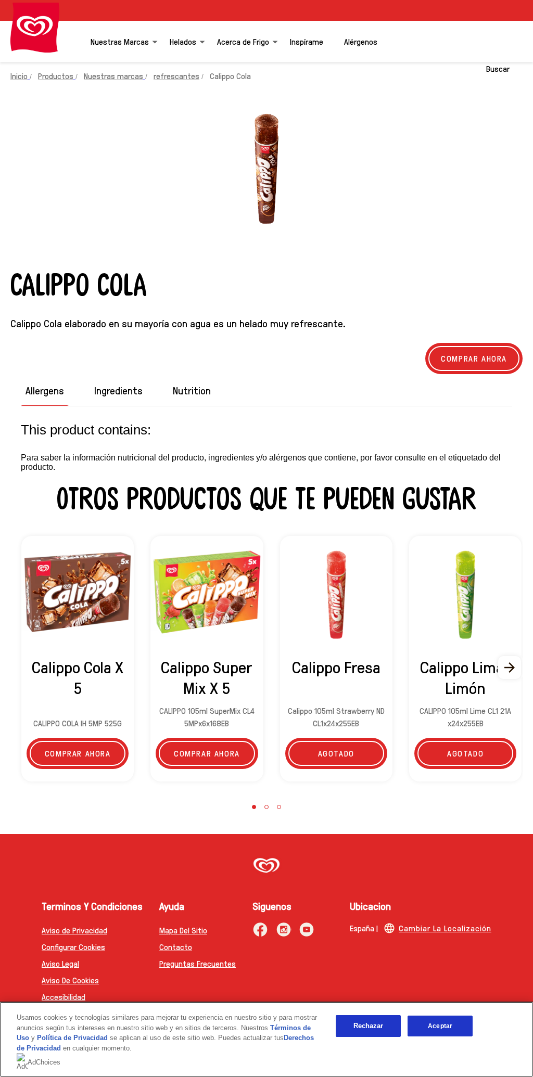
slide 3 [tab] (279, 807)
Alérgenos (360, 41)
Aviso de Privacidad (74, 930)
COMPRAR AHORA (474, 358)
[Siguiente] (510, 667)
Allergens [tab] (45, 390)
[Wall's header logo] (34, 28)
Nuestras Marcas (120, 41)
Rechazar (368, 1026)
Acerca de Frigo (243, 41)
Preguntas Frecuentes (197, 963)
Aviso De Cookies (70, 980)
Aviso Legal (60, 963)
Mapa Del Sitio (183, 930)
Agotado (336, 753)
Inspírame (306, 41)
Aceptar (440, 1026)
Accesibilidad (63, 996)
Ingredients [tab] (118, 390)
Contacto (175, 946)
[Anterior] (22, 667)
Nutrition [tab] (192, 390)
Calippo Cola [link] (230, 75)
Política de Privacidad (73, 1038)
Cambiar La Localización (445, 927)
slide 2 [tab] (266, 807)
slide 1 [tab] (254, 807)
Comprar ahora (78, 753)
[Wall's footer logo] (266, 866)
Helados (183, 41)
